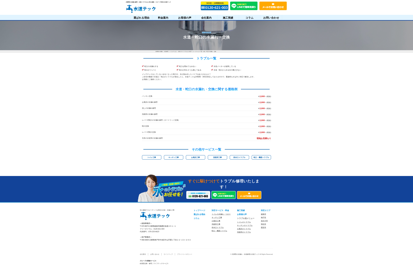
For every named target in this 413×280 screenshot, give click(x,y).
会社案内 (206, 17)
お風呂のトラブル (244, 229)
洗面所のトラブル (244, 232)
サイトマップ (168, 254)
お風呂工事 (195, 157)
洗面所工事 (217, 157)
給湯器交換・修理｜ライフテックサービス (154, 263)
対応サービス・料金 (220, 210)
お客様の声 (184, 17)
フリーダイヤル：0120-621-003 (152, 229)
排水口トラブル (239, 157)
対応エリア (266, 210)
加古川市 (264, 221)
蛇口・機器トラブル (261, 157)
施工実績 (228, 17)
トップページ (199, 210)
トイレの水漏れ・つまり (221, 214)
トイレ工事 (151, 157)
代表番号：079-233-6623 (149, 232)
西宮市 (263, 227)
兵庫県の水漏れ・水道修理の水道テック (245, 254)
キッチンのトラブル (245, 225)
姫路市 (263, 214)
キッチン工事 (173, 157)
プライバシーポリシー (184, 254)
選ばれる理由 (141, 17)
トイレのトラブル (244, 222)
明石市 (263, 224)
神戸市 (263, 217)
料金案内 (163, 17)
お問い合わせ (271, 17)
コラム (250, 17)
